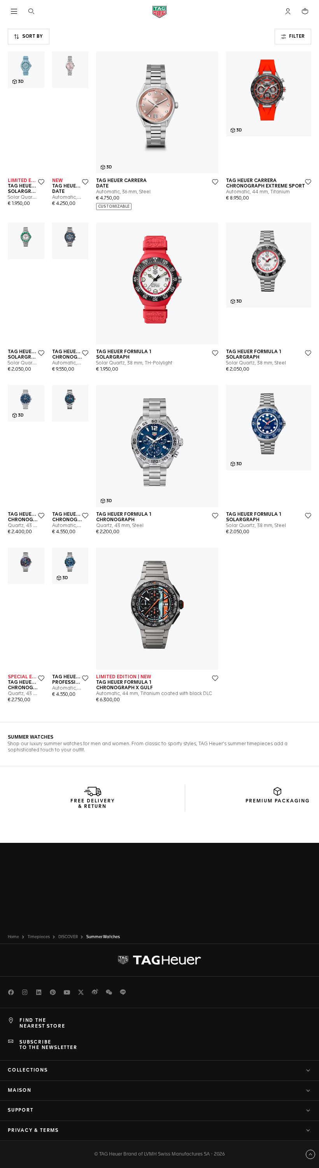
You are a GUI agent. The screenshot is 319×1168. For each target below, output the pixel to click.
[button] (288, 11)
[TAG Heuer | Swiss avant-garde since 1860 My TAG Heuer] (159, 960)
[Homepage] (159, 11)
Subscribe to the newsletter (48, 1045)
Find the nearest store (42, 1023)
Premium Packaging (277, 801)
